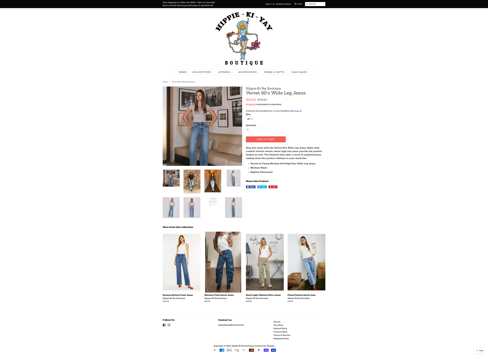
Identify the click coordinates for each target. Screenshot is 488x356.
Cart (300, 4)
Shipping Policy (281, 338)
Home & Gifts (274, 72)
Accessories (248, 72)
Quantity (251, 125)
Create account (283, 4)
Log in (268, 4)
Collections (201, 72)
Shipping (251, 104)
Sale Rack (300, 72)
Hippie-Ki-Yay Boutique (243, 346)
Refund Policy (280, 328)
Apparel (224, 72)
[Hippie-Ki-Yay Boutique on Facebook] (164, 326)
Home (183, 72)
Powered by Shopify (264, 346)
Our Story (278, 325)
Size (248, 114)
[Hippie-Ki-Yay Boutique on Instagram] (168, 326)
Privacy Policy (280, 332)
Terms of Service (282, 335)
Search (277, 322)
